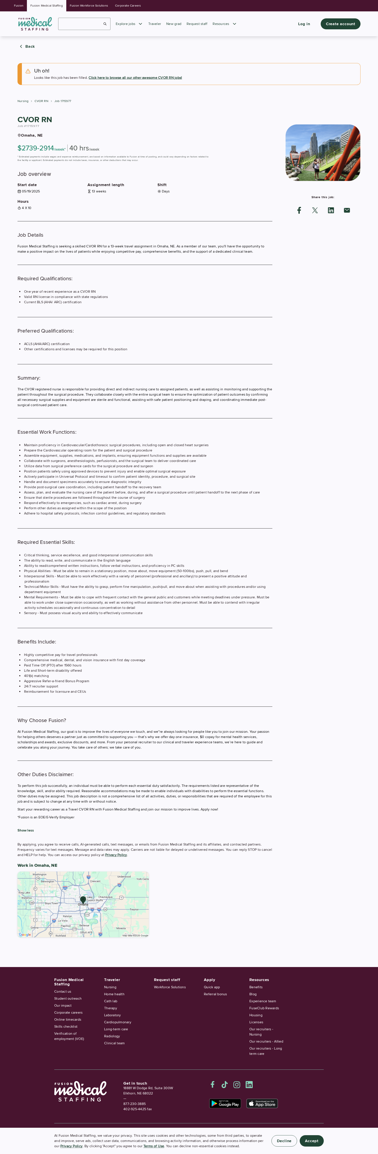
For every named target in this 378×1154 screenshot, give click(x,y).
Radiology (112, 1036)
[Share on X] (315, 210)
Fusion (18, 5)
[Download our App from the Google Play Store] (225, 1103)
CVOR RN (41, 101)
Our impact (63, 1005)
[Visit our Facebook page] (212, 1084)
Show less (26, 830)
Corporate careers (68, 1012)
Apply (209, 979)
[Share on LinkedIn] (330, 210)
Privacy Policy (116, 855)
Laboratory (112, 1015)
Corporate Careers (128, 5)
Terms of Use (154, 1146)
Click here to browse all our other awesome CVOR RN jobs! (135, 78)
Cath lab (110, 1001)
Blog (253, 994)
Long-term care (116, 1029)
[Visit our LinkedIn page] (249, 1084)
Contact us (62, 991)
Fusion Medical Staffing (46, 5)
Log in (304, 23)
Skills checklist (65, 1026)
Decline (284, 1140)
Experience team (262, 1001)
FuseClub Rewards (264, 1008)
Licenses (256, 1022)
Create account (340, 23)
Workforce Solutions (170, 987)
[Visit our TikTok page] (224, 1084)
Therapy (110, 1008)
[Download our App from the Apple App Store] (262, 1103)
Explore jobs (125, 24)
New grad (173, 24)
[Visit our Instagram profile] (236, 1084)
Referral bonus (215, 994)
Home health (114, 994)
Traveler (154, 24)
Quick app (212, 987)
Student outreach (68, 998)
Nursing (23, 101)
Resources (221, 24)
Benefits (255, 987)
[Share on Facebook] (299, 210)
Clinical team (114, 1043)
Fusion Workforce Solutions (89, 5)
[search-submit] (105, 24)
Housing (255, 1015)
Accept (311, 1140)
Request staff (197, 24)
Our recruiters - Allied (266, 1041)
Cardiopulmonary (117, 1022)
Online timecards (67, 1019)
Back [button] (30, 46)
